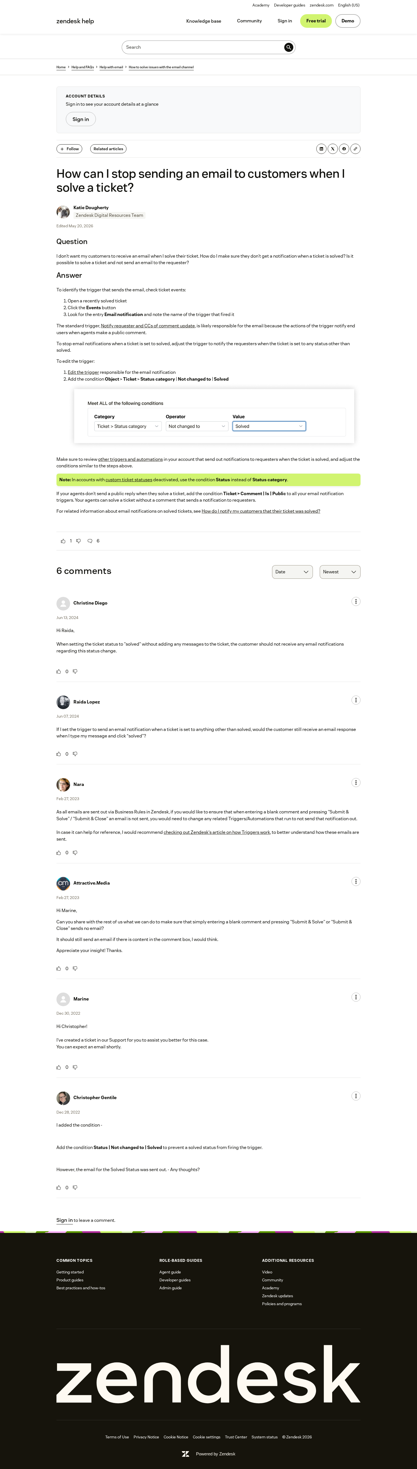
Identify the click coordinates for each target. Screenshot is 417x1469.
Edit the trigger (83, 372)
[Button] (63, 541)
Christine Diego (90, 603)
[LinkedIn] (321, 149)
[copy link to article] (355, 149)
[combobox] (292, 572)
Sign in (285, 21)
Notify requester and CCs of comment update (148, 326)
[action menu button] (356, 601)
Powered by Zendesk (215, 1454)
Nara (78, 784)
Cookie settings (206, 1437)
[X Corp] (333, 149)
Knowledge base (203, 21)
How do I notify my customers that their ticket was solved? (261, 511)
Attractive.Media (91, 883)
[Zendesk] (208, 1374)
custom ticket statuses (129, 480)
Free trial (316, 21)
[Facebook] (344, 149)
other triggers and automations (130, 459)
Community (249, 21)
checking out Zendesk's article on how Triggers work (217, 832)
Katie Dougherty (91, 208)
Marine (81, 999)
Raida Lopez (86, 702)
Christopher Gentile (95, 1098)
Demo (348, 21)
